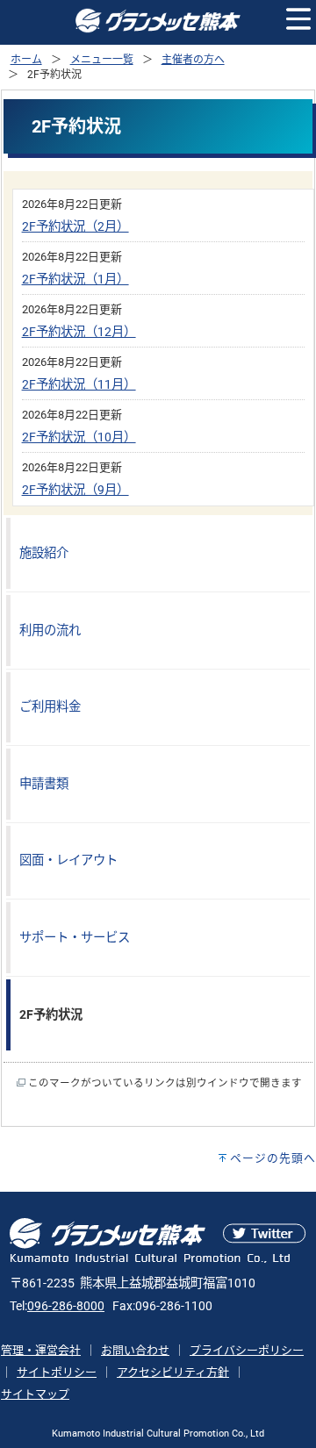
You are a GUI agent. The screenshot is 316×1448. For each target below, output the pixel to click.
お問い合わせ (135, 1350)
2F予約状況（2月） (75, 226)
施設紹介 (43, 553)
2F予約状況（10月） (79, 437)
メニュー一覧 (101, 60)
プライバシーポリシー (247, 1350)
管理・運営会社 (41, 1350)
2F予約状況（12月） (79, 332)
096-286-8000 (65, 1306)
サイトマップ (35, 1394)
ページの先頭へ (273, 1158)
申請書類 (43, 784)
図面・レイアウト (68, 860)
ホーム (26, 60)
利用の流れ (50, 630)
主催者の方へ (193, 60)
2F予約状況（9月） (75, 490)
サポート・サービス (74, 937)
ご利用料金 (50, 706)
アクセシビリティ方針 (173, 1372)
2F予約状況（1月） (75, 279)
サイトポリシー (57, 1372)
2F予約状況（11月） (79, 384)
